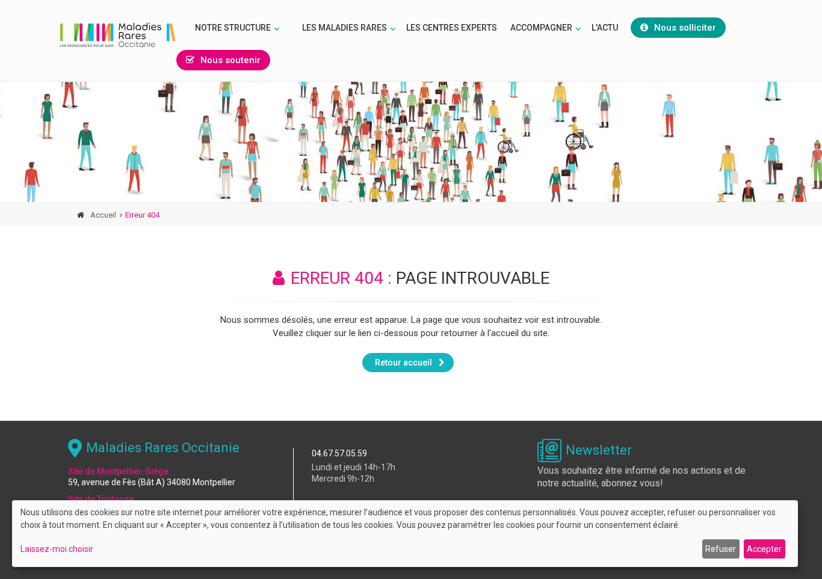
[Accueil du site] (117, 35)
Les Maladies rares (344, 27)
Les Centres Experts (451, 27)
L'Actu (605, 27)
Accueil (103, 214)
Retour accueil (403, 362)
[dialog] (405, 533)
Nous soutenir (230, 60)
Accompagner (541, 27)
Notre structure (233, 27)
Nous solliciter (685, 27)
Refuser (720, 549)
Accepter (764, 549)
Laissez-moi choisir (56, 549)
